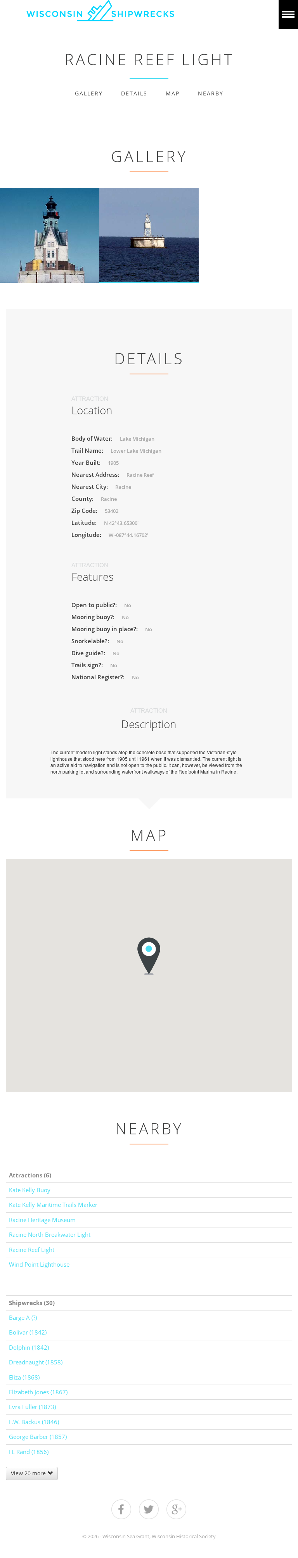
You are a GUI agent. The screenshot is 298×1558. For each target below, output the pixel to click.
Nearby (211, 93)
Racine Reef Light (31, 1249)
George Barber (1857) (38, 1436)
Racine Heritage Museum (42, 1220)
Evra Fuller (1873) (32, 1407)
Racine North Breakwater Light (49, 1234)
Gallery (89, 93)
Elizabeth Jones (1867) (38, 1392)
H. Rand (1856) (29, 1452)
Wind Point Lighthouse (39, 1264)
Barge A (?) (23, 1317)
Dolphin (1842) (29, 1347)
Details (134, 93)
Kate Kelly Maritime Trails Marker (53, 1204)
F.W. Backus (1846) (34, 1422)
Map (173, 93)
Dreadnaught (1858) (35, 1362)
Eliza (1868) (24, 1377)
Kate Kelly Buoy (29, 1190)
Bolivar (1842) (28, 1332)
